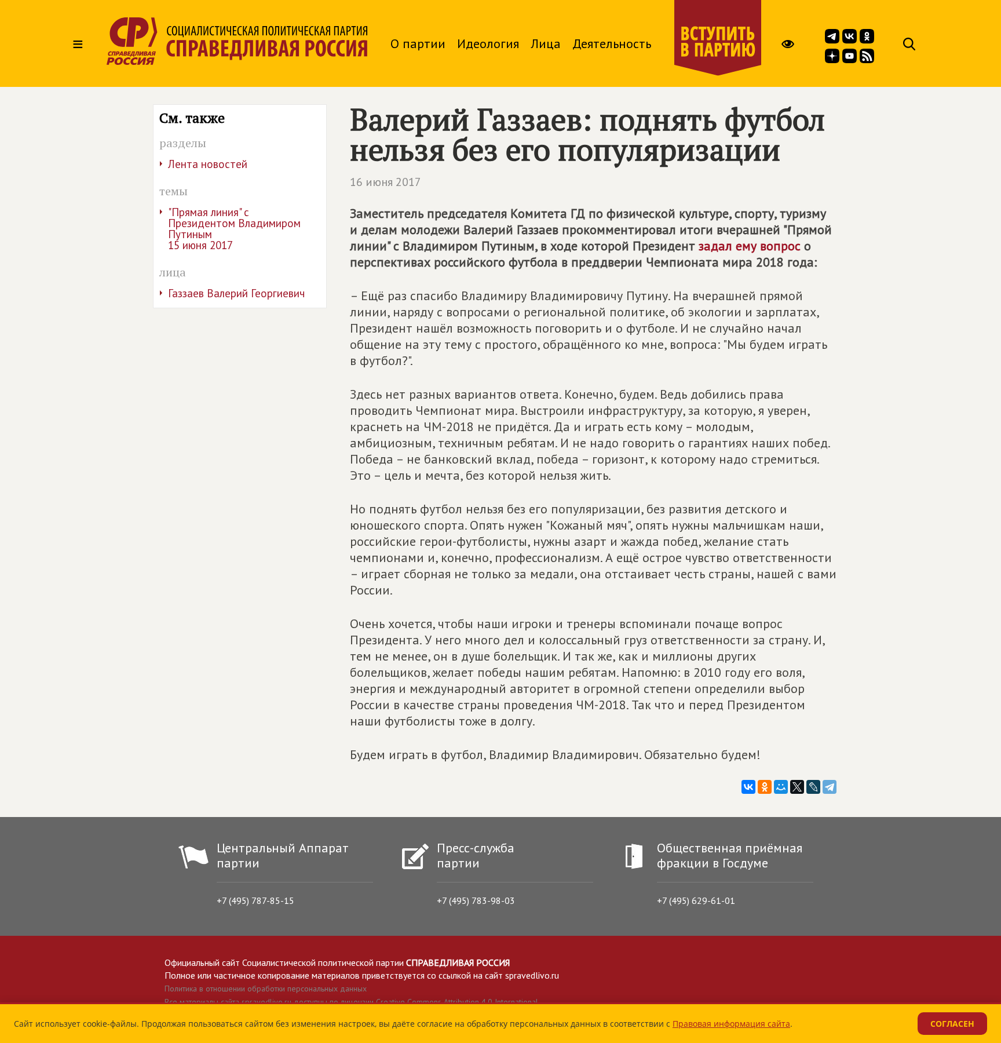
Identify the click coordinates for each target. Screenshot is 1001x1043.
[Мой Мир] (781, 787)
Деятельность (611, 43)
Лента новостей (207, 164)
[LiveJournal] (813, 787)
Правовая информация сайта (731, 1023)
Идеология (488, 43)
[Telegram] (829, 787)
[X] (797, 787)
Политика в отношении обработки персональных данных (266, 988)
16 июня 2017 (385, 181)
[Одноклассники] (765, 787)
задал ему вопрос (750, 246)
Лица (546, 43)
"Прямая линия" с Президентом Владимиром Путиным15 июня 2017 (234, 228)
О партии (417, 43)
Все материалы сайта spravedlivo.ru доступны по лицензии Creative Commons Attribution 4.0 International (351, 1002)
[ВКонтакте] (748, 787)
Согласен (952, 1023)
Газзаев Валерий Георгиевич (236, 293)
